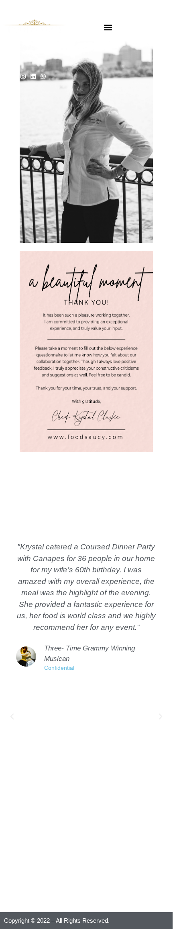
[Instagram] (23, 76)
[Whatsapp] (43, 76)
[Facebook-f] (13, 76)
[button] (107, 27)
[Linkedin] (33, 76)
